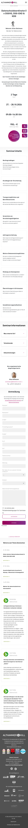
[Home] (9, 2)
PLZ (3, 441)
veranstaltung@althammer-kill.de (14, 382)
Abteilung (4, 463)
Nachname (5, 412)
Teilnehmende (8, 343)
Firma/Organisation (7, 427)
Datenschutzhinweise (14, 402)
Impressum (13, 821)
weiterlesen (6, 560)
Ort (3, 448)
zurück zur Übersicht (14, 537)
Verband (4, 480)
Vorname (4, 405)
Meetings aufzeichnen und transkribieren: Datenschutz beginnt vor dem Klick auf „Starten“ (14, 661)
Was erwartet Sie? (9, 333)
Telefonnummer (6, 455)
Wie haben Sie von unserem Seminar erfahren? (11, 470)
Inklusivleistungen (9, 353)
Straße (4, 434)
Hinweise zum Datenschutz (13, 824)
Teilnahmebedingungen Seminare (13, 400)
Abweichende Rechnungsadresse (10, 488)
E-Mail (4, 419)
